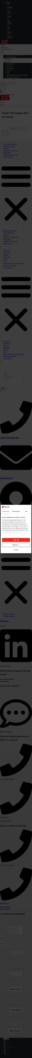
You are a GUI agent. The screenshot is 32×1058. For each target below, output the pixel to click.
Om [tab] (26, 511)
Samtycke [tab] (6, 511)
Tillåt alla (16, 540)
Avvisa (16, 550)
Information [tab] (16, 511)
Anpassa (15, 545)
